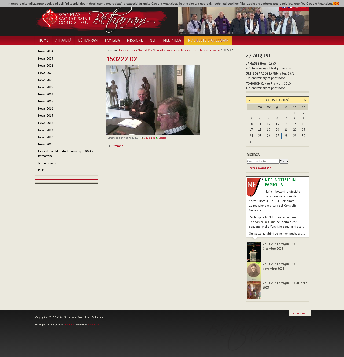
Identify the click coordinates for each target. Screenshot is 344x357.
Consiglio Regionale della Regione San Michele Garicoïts (186, 50)
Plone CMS (93, 324)
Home (43, 40)
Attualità (63, 40)
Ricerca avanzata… (260, 168)
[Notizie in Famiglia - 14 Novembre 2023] (254, 271)
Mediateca (172, 40)
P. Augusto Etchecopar (208, 40)
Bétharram (88, 40)
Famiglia (112, 40)
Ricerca (253, 154)
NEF (153, 40)
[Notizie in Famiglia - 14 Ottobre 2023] (254, 290)
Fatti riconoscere (300, 313)
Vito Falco (69, 324)
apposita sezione (263, 222)
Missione (135, 40)
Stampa (118, 146)
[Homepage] (101, 18)
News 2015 (145, 50)
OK (336, 3)
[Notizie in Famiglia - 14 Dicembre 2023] (254, 251)
